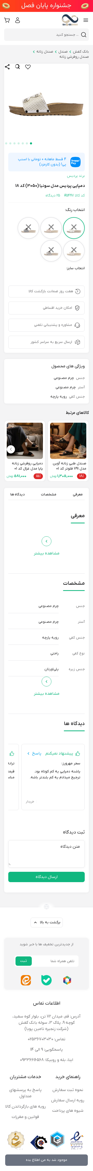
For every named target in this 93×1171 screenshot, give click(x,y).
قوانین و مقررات (25, 1116)
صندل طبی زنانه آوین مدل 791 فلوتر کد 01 (69, 466)
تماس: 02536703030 (46, 1039)
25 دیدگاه (52, 195)
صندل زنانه (44, 51)
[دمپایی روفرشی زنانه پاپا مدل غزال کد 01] (25, 441)
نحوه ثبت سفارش (67, 1090)
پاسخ (36, 753)
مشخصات (48, 494)
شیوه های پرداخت (67, 1110)
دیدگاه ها (17, 494)
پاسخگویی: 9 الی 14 (46, 1049)
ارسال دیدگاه (47, 877)
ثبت (23, 960)
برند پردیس (76, 175)
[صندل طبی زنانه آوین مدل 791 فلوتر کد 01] (68, 441)
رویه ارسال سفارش (67, 1100)
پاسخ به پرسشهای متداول (25, 1093)
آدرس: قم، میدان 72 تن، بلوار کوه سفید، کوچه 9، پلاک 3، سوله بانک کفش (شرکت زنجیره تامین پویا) (46, 1022)
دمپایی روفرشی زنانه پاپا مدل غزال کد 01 (27, 466)
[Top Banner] (46, 6)
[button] (31, 143)
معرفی (78, 494)
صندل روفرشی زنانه (74, 56)
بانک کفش (81, 51)
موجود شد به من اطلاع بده (46, 1160)
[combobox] (43, 34)
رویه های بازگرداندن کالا (25, 1106)
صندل (63, 51)
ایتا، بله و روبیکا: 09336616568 (46, 1060)
